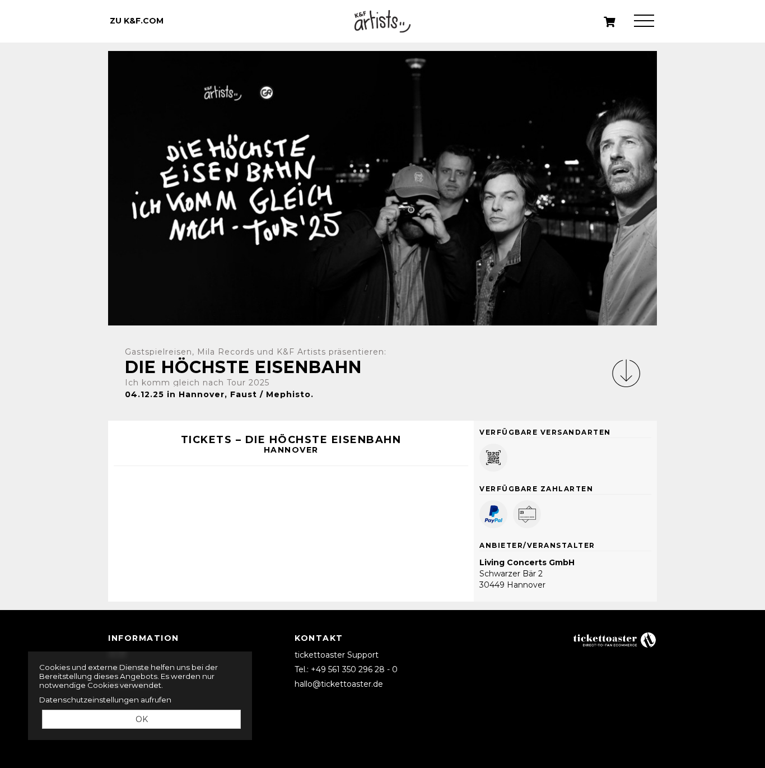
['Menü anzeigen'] (644, 21)
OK (142, 719)
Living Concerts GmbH (527, 562)
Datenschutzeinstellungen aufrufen (105, 699)
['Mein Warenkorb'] (610, 22)
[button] (626, 373)
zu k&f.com (137, 21)
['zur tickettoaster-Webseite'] (615, 639)
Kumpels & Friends (382, 21)
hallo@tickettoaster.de (339, 684)
